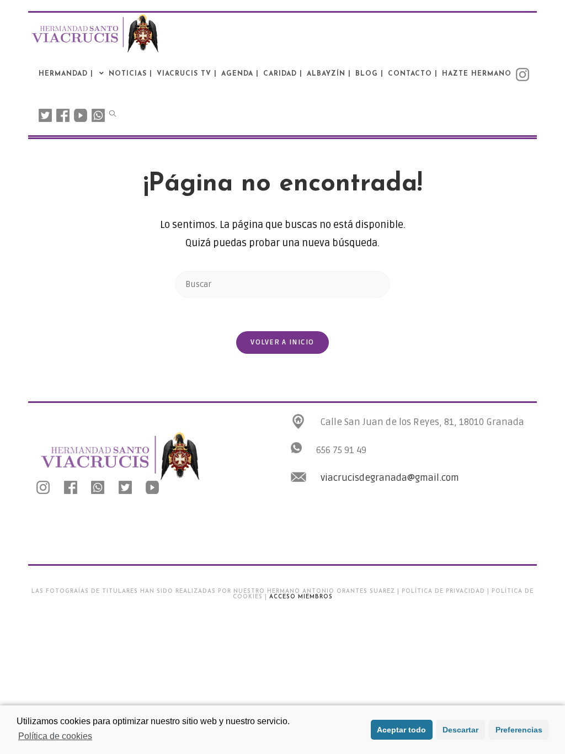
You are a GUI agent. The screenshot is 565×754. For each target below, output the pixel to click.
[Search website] (112, 114)
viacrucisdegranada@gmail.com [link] (390, 478)
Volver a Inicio (282, 342)
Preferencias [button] (518, 729)
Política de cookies (55, 736)
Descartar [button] (460, 729)
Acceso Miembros (301, 597)
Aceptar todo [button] (401, 729)
